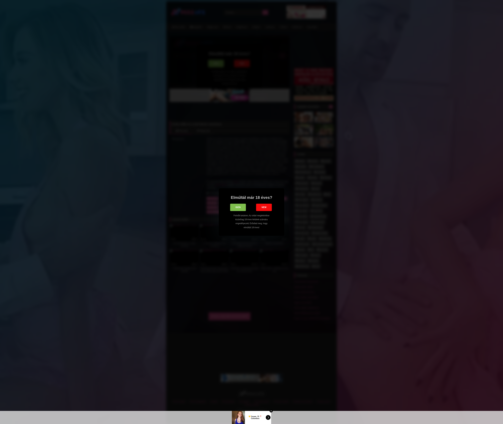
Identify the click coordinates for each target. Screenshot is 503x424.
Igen (238, 207)
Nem (264, 207)
